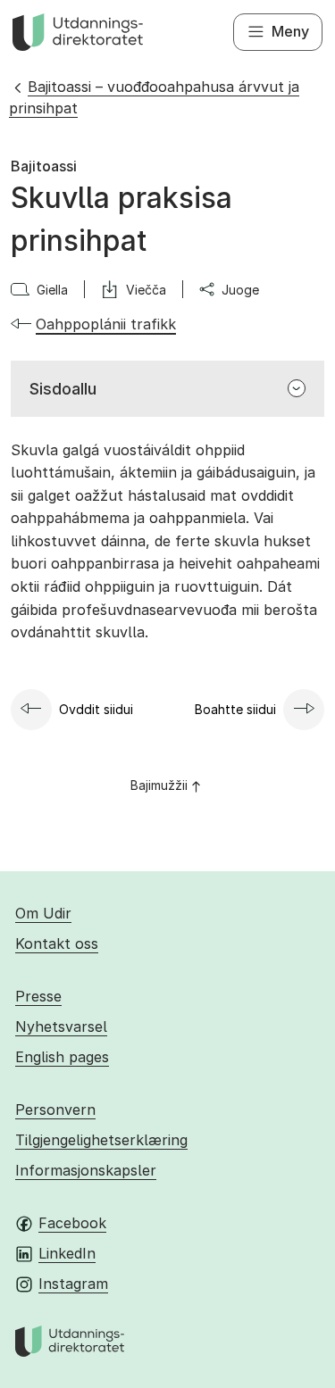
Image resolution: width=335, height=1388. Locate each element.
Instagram (73, 1283)
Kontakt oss (56, 943)
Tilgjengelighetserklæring (101, 1140)
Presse (38, 996)
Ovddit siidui (96, 709)
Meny (290, 31)
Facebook (72, 1223)
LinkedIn (67, 1253)
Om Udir (43, 913)
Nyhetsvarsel (61, 1026)
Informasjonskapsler (85, 1170)
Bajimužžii (159, 785)
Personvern (55, 1109)
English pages (62, 1057)
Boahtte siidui (235, 709)
